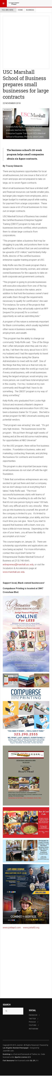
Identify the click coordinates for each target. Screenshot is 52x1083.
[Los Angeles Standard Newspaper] (14, 3)
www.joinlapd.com (12, 927)
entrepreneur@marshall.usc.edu (18, 564)
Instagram (33, 1029)
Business (30, 10)
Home (20, 10)
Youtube (32, 1025)
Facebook (33, 1015)
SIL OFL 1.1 (34, 1061)
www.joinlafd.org (31, 927)
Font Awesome (8, 1061)
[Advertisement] (26, 42)
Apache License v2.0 (23, 1057)
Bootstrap (6, 1054)
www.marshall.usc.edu (14, 572)
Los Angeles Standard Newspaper (16, 1048)
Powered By (15, 1068)
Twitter (32, 1019)
